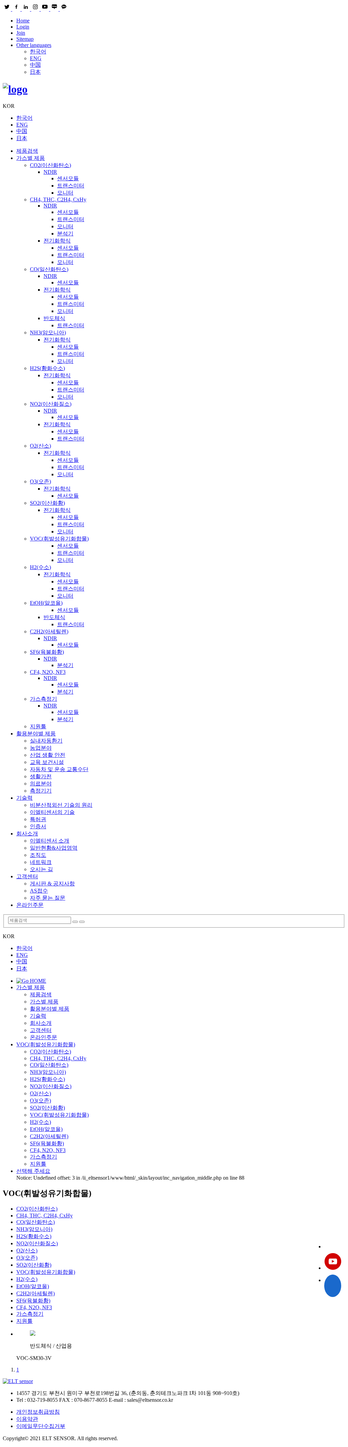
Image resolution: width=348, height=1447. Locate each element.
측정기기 (41, 791)
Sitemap (25, 39)
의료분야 (41, 783)
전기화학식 (57, 241)
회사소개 (27, 833)
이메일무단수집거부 (40, 1426)
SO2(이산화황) (47, 503)
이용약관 (27, 1419)
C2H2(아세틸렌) (49, 631)
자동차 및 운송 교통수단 (59, 769)
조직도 (38, 855)
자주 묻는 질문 (47, 898)
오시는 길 (41, 869)
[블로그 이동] (332, 1247)
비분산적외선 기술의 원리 (61, 805)
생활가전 (41, 776)
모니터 (65, 193)
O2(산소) (40, 446)
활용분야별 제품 (36, 733)
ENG (35, 58)
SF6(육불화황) (47, 652)
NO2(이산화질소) (50, 404)
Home (23, 20)
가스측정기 (43, 699)
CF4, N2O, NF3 (48, 672)
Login (22, 27)
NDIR (50, 172)
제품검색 (27, 151)
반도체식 (54, 318)
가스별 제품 (30, 158)
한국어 (38, 51)
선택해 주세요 (33, 1171)
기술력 (24, 798)
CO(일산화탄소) (49, 269)
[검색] (75, 922)
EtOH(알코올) (46, 603)
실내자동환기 (46, 741)
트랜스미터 (70, 185)
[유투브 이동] (332, 1262)
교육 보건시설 (47, 762)
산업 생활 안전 (47, 755)
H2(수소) (40, 567)
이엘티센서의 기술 (52, 812)
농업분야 (41, 748)
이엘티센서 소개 (49, 841)
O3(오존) (40, 481)
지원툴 (38, 726)
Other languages (33, 45)
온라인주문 (30, 905)
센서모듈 (68, 178)
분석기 (65, 233)
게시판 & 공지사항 (52, 883)
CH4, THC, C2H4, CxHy (58, 199)
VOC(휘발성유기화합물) (59, 539)
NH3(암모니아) (48, 332)
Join (20, 33)
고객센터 (27, 876)
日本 (35, 72)
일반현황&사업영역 (53, 848)
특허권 (38, 819)
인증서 (38, 826)
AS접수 (39, 891)
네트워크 (41, 862)
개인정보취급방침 (38, 1412)
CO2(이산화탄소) (50, 165)
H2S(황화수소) (47, 368)
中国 (35, 65)
